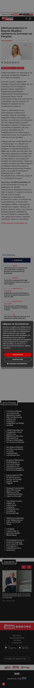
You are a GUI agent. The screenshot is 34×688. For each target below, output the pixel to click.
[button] (17, 350)
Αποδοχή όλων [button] (18, 354)
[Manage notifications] (3, 684)
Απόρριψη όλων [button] (17, 359)
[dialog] (17, 344)
